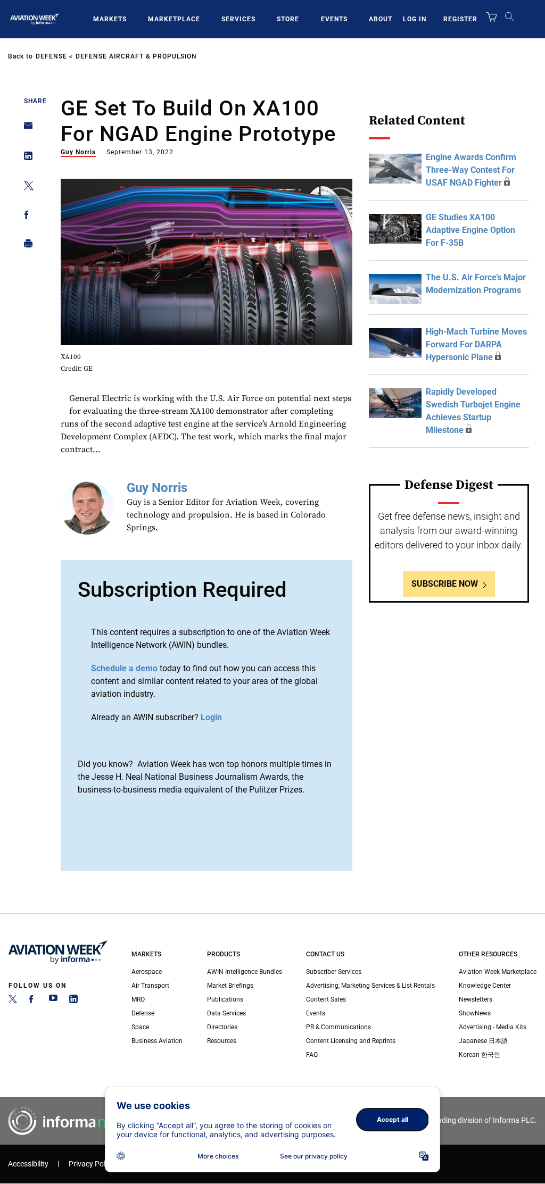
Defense (51, 56)
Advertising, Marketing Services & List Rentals (370, 985)
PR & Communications (338, 1027)
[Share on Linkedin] (25, 158)
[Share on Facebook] (25, 216)
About (380, 19)
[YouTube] (53, 1001)
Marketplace (174, 19)
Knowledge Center (485, 985)
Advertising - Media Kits (492, 1027)
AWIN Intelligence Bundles (244, 971)
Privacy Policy (91, 1164)
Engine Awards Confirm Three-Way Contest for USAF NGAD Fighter (471, 170)
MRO (138, 999)
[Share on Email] (25, 129)
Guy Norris (78, 152)
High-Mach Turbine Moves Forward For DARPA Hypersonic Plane (476, 344)
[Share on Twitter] (25, 187)
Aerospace (146, 971)
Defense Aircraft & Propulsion (136, 56)
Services (238, 19)
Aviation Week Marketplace (497, 971)
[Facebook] (33, 1001)
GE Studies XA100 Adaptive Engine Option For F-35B (470, 230)
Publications (225, 999)
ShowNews (475, 1013)
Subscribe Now (444, 584)
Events (334, 19)
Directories (222, 1027)
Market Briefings (230, 985)
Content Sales (326, 999)
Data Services (226, 1013)
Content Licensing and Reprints (350, 1041)
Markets (110, 19)
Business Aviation (157, 1041)
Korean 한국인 (479, 1054)
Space (140, 1027)
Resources (221, 1041)
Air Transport (150, 985)
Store (288, 19)
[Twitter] (13, 1001)
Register (460, 19)
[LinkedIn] (73, 1001)
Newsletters (475, 999)
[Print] (25, 246)
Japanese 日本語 (483, 1041)
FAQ (312, 1054)
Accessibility (28, 1164)
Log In (414, 19)
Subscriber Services (333, 971)
